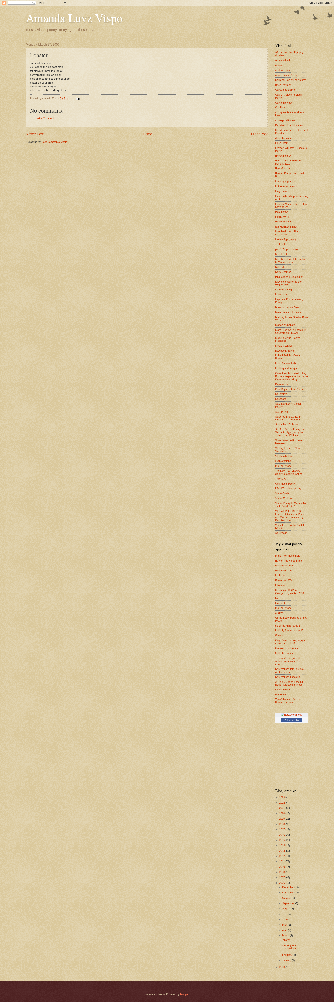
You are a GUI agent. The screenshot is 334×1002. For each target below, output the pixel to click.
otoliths (279, 612)
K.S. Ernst (281, 254)
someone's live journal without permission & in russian (288, 661)
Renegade (280, 398)
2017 (282, 829)
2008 (282, 872)
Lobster (285, 939)
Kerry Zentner (283, 271)
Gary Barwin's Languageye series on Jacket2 (290, 642)
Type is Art (281, 478)
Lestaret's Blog (283, 289)
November (288, 892)
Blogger (184, 994)
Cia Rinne (280, 107)
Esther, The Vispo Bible (288, 560)
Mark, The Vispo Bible (287, 555)
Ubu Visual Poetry (285, 483)
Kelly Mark (281, 267)
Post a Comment (44, 118)
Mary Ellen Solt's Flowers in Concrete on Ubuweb (290, 331)
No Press (280, 575)
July (285, 914)
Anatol (278, 65)
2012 (282, 856)
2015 (282, 840)
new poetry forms (285, 350)
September (288, 903)
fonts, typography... (286, 181)
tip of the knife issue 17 (288, 625)
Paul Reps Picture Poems (289, 389)
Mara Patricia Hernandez (289, 312)
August (286, 908)
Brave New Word (284, 580)
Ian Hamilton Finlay (286, 226)
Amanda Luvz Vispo (74, 17)
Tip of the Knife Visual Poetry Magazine (287, 701)
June (285, 919)
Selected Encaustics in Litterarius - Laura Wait (288, 418)
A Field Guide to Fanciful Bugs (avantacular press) (289, 683)
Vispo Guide (282, 493)
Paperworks (281, 384)
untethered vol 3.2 (285, 565)
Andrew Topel (282, 70)
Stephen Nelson (284, 456)
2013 (282, 850)
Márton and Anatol (285, 325)
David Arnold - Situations (289, 125)
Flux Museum (283, 168)
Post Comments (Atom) (55, 141)
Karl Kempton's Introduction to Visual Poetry (290, 260)
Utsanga (280, 585)
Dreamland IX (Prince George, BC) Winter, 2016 (289, 591)
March (286, 935)
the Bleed (280, 694)
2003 (282, 967)
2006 (282, 882)
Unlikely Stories (284, 653)
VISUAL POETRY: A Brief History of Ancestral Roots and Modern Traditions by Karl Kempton (290, 515)
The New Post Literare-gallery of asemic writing (288, 472)
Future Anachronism (286, 186)
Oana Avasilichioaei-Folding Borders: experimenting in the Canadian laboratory (291, 376)
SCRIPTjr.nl (281, 411)
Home (147, 134)
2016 (282, 834)
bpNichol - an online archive (290, 79)
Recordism (281, 393)
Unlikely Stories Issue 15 (289, 630)
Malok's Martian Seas (287, 307)
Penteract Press (284, 570)
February (287, 955)
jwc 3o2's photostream (287, 249)
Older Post (259, 134)
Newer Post (35, 134)
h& (276, 598)
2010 (282, 866)
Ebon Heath (281, 142)
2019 (282, 818)
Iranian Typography (286, 239)
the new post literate (286, 648)
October (287, 898)
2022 (282, 802)
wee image (281, 533)
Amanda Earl (282, 60)
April (285, 930)
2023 (282, 797)
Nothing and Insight (286, 368)
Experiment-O (283, 155)
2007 (282, 877)
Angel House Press (286, 75)
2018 (282, 824)
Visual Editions (283, 498)
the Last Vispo (283, 465)
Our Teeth (280, 603)
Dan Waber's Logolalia (287, 676)
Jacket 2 (280, 244)
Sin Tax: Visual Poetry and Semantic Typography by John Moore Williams (290, 432)
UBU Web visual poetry (288, 488)
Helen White (282, 216)
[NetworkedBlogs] (291, 714)
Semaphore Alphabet (286, 424)
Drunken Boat (283, 689)
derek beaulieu (283, 138)
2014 (282, 845)
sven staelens (283, 460)
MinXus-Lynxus (284, 345)
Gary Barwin (282, 191)
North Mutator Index (286, 363)
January (287, 960)
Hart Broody (282, 211)
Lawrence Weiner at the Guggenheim (288, 283)
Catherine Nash (283, 102)
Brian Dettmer (283, 84)
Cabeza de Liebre (285, 89)
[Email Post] (77, 98)
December (288, 887)
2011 (282, 861)
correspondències (285, 120)
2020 (282, 813)
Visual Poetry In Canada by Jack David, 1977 (290, 505)
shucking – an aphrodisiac (289, 947)
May (285, 924)
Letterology (281, 294)
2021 (282, 808)
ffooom (279, 635)
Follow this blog (292, 720)
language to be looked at (289, 276)
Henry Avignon (283, 221)
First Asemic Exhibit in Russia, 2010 (288, 162)
